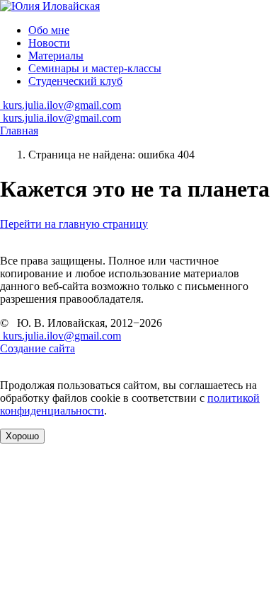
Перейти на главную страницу (74, 224)
